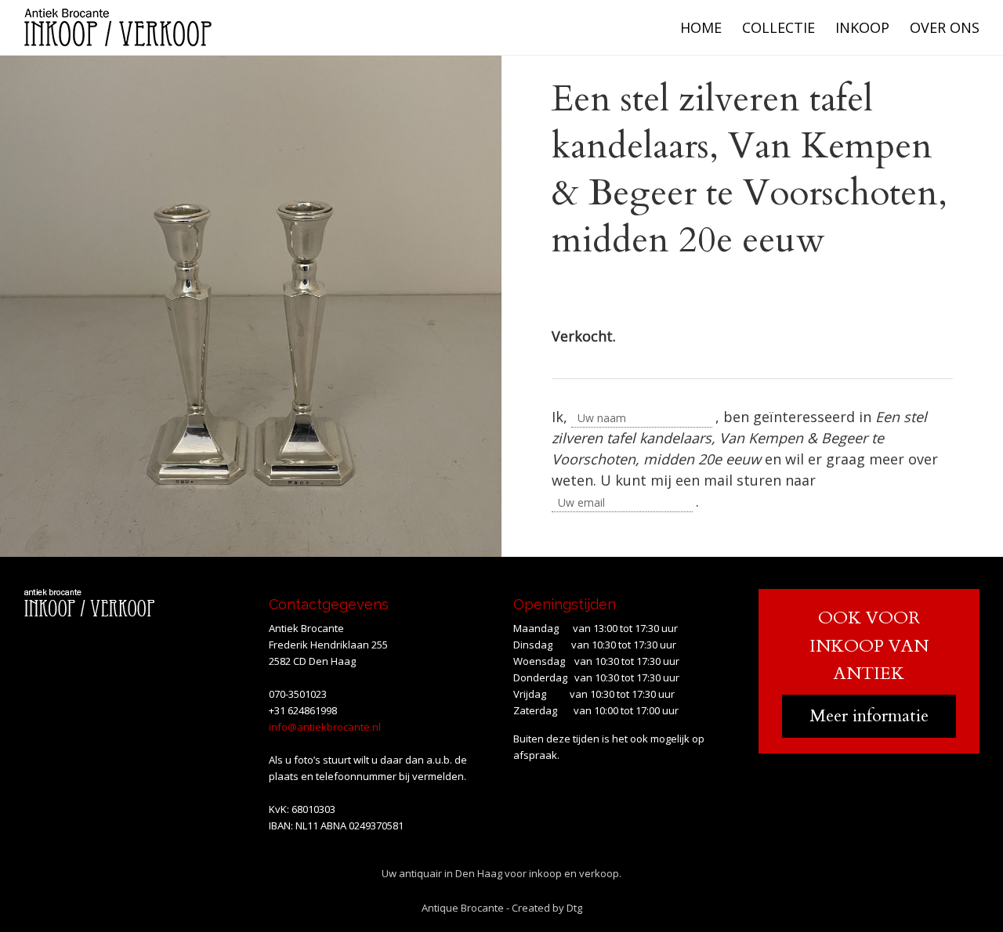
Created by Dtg (547, 908)
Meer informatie (869, 716)
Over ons (944, 27)
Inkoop (862, 27)
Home (701, 27)
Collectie (778, 27)
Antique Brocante (463, 908)
